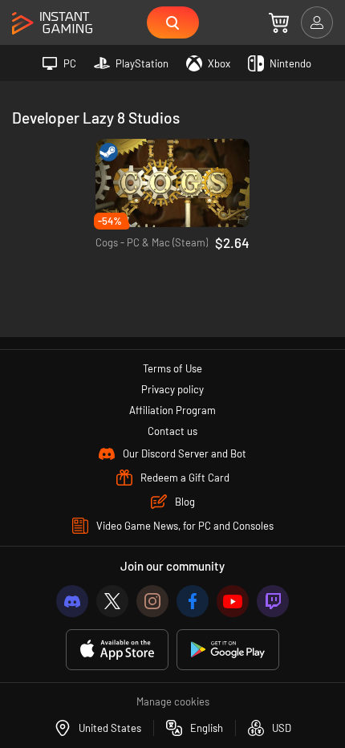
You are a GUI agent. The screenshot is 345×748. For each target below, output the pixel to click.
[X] (112, 601)
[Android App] (228, 649)
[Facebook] (193, 601)
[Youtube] (233, 601)
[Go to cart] (279, 22)
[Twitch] (273, 601)
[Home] (52, 23)
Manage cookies (172, 701)
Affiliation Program (172, 410)
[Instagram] (152, 601)
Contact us (172, 431)
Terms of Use (172, 368)
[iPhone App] (117, 649)
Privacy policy (172, 389)
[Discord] (72, 601)
